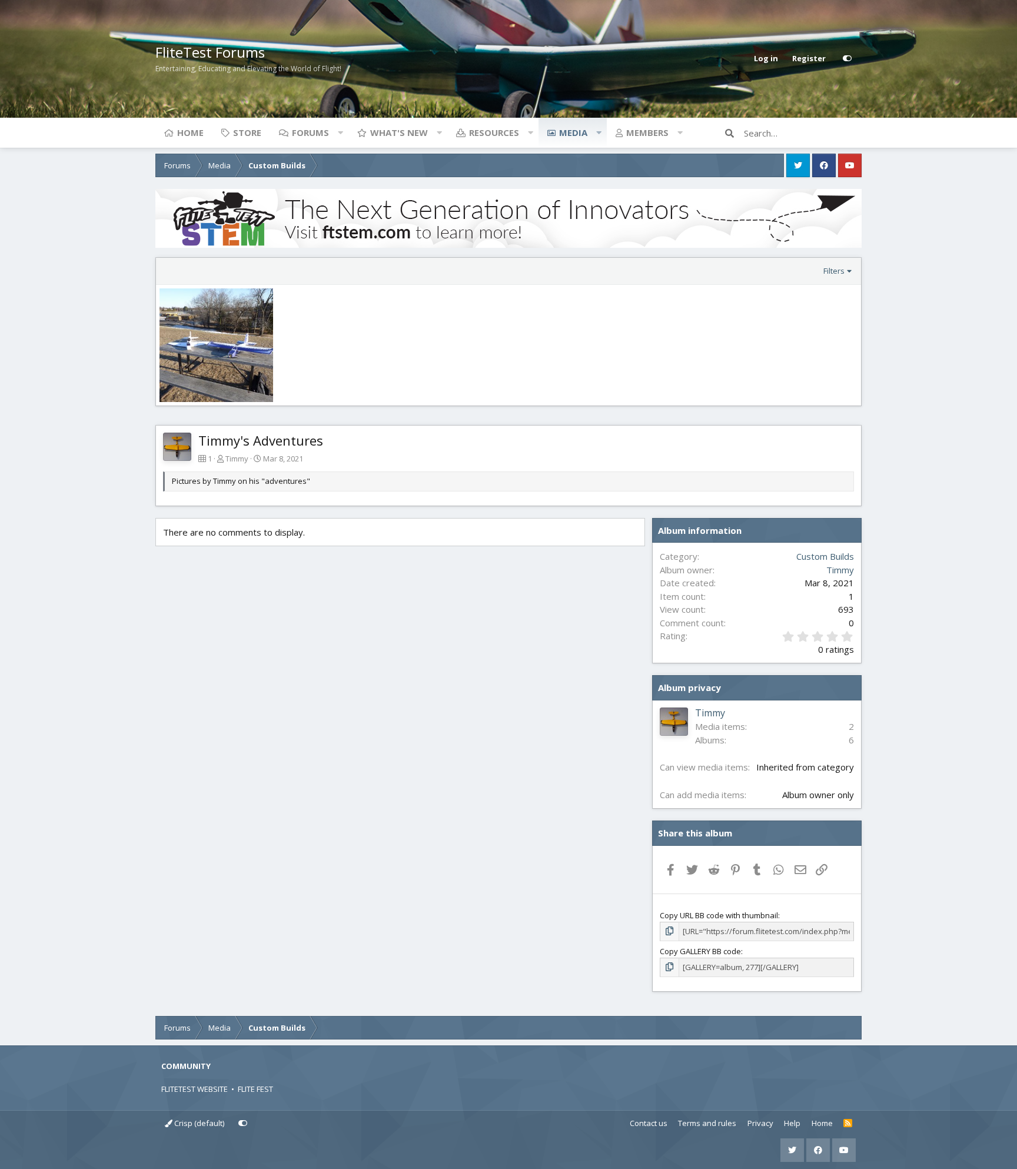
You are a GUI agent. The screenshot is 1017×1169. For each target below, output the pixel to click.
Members (647, 132)
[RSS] (848, 1123)
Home (190, 132)
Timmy (236, 458)
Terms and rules (707, 1123)
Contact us (648, 1123)
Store (247, 132)
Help (792, 1123)
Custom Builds (825, 556)
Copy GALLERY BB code (700, 951)
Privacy (760, 1123)
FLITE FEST (255, 1089)
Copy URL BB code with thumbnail (719, 915)
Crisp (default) (198, 1123)
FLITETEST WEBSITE (194, 1089)
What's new (399, 132)
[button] (340, 132)
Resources (494, 132)
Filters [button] (834, 270)
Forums (310, 132)
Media (573, 132)
